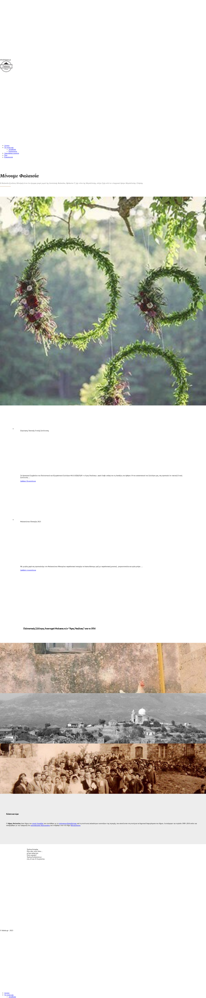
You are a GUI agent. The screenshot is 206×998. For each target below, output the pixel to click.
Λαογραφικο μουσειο (11, 153)
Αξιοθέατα (12, 149)
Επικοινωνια (8, 157)
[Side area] (32, 58)
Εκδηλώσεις (13, 151)
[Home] (32, 142)
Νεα (5, 155)
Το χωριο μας (9, 147)
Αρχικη (6, 145)
